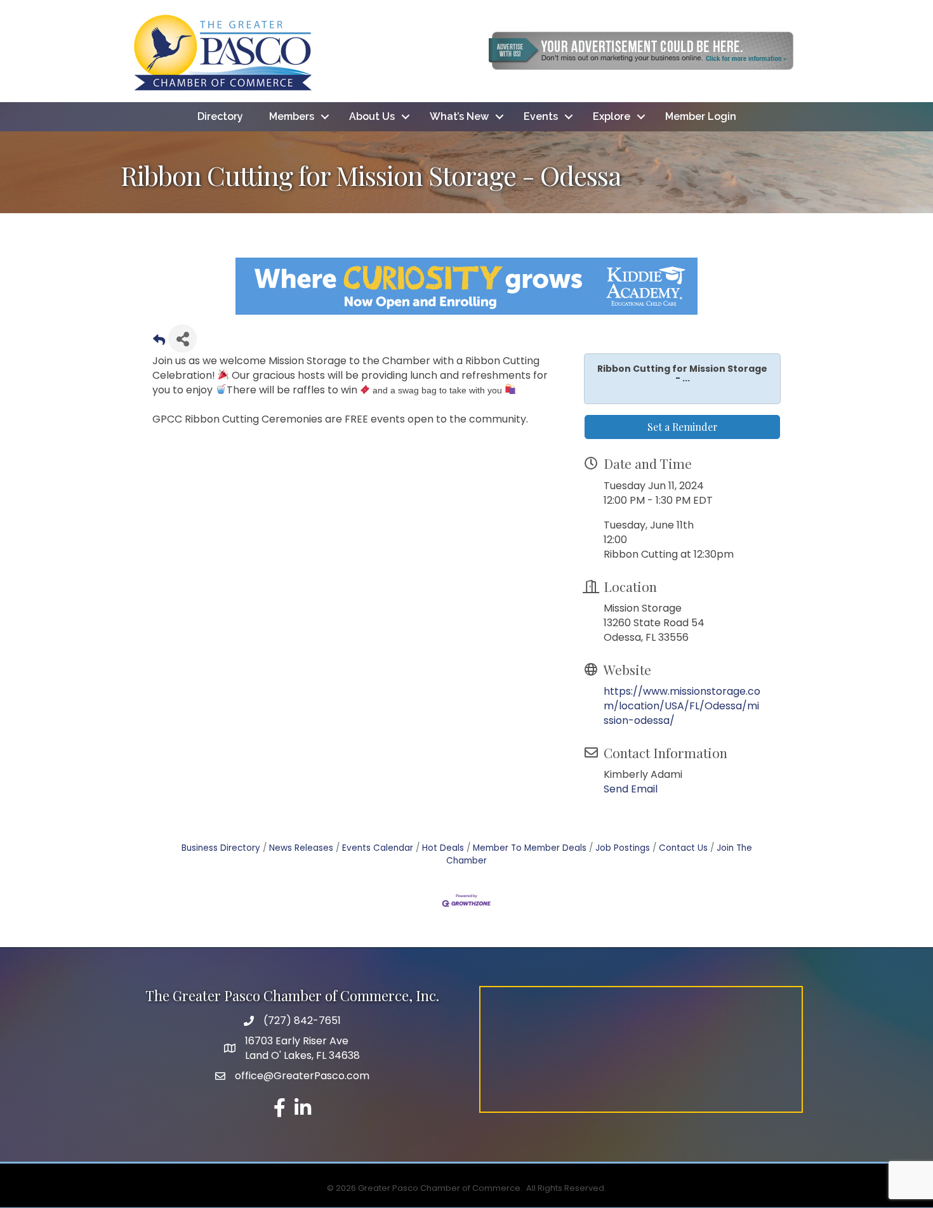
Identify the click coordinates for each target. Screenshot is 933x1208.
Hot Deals (443, 848)
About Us (372, 116)
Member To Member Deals (529, 848)
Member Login (700, 116)
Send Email (631, 789)
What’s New (459, 116)
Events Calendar (377, 848)
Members (291, 116)
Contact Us (683, 848)
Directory (220, 116)
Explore (611, 116)
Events (541, 116)
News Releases (301, 848)
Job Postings (622, 848)
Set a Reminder (682, 426)
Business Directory (221, 848)
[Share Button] (182, 338)
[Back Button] (159, 342)
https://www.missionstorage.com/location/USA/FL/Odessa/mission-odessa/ (682, 706)
